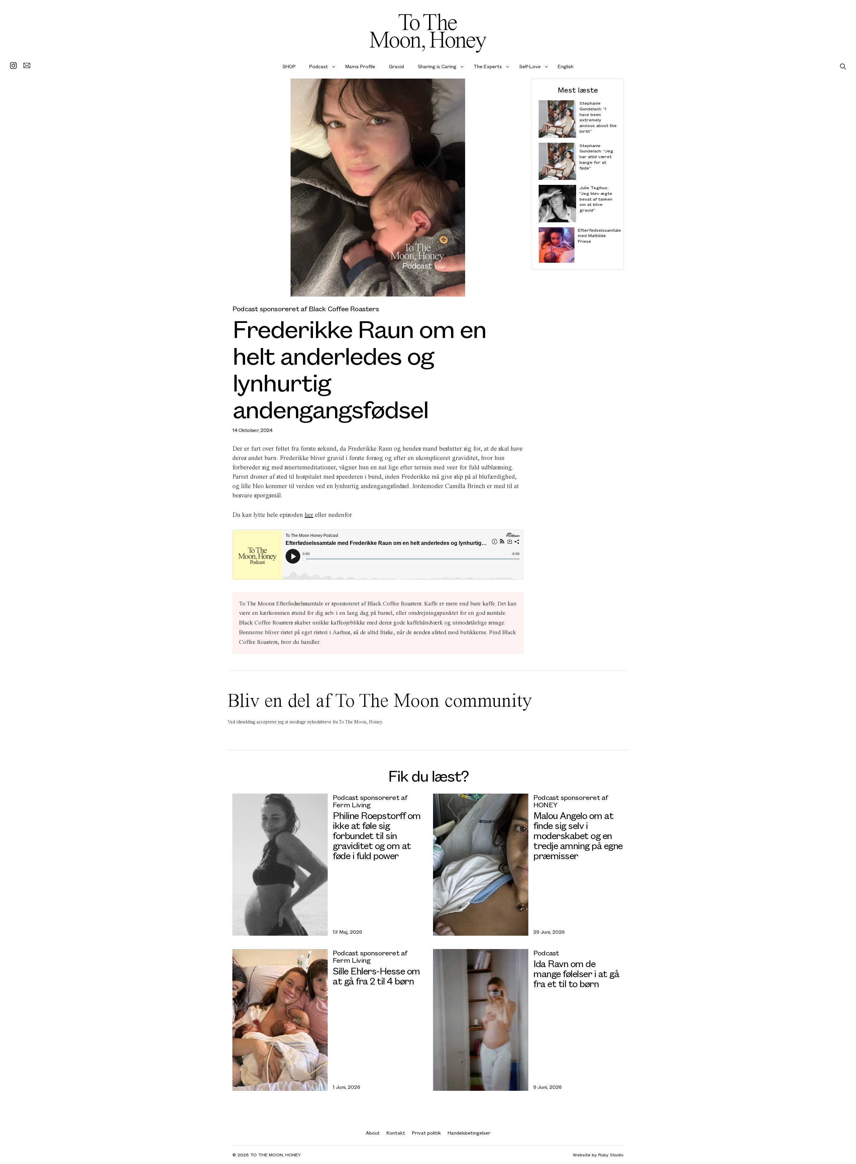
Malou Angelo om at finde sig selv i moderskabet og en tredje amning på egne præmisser (578, 835)
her (309, 514)
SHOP (289, 66)
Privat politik (426, 1133)
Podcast (318, 66)
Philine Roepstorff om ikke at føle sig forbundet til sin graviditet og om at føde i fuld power (377, 835)
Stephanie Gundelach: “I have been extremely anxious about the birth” (598, 117)
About (373, 1133)
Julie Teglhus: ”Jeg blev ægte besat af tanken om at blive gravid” (595, 199)
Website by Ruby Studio (598, 1154)
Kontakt (396, 1133)
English (565, 66)
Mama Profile (360, 66)
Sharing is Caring (437, 66)
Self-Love (530, 66)
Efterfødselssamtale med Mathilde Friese (597, 235)
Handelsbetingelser (469, 1133)
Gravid (396, 66)
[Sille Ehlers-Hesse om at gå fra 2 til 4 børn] (280, 1020)
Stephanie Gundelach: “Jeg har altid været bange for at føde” (596, 156)
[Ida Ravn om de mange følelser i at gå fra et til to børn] (480, 1020)
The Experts (487, 66)
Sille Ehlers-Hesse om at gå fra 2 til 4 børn (376, 975)
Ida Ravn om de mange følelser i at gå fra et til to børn (576, 973)
